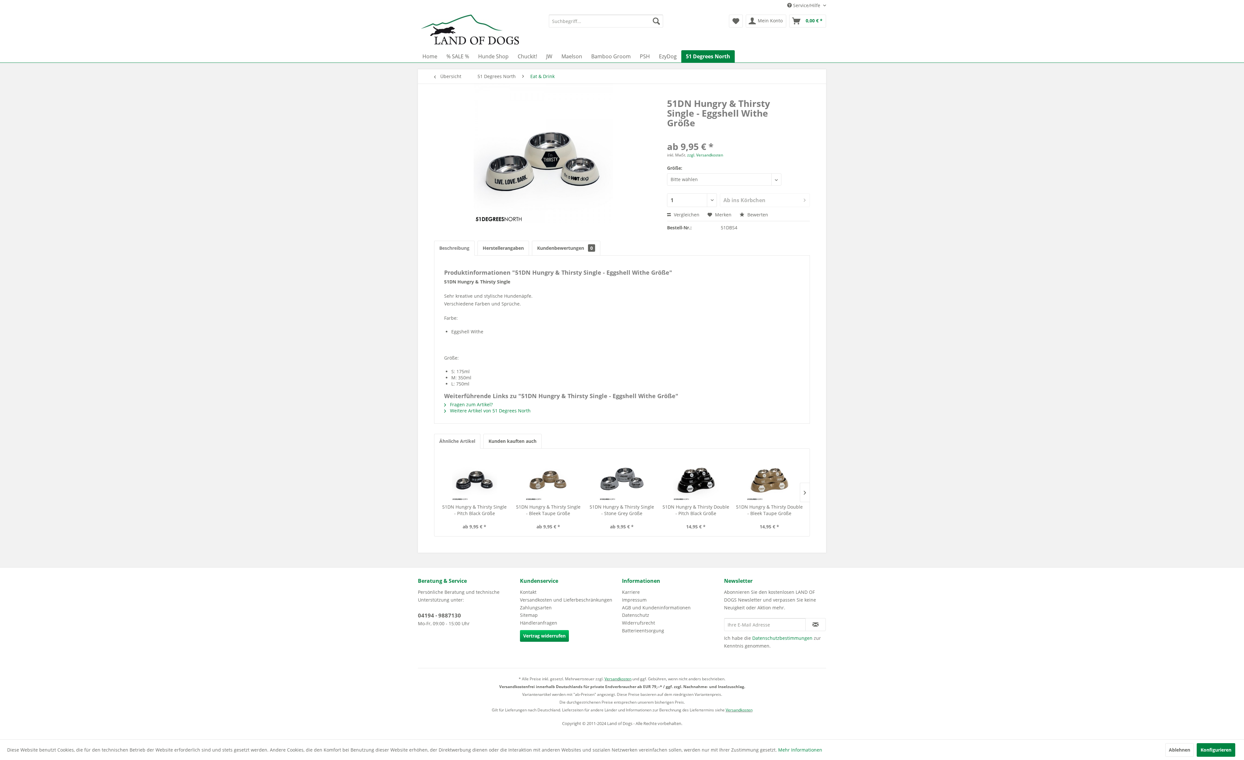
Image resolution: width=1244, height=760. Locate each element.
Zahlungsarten (536, 608)
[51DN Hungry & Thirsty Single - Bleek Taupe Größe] (548, 478)
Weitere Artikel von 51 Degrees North (490, 411)
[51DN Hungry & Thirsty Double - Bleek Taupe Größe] (769, 478)
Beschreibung (454, 248)
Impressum (634, 600)
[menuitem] (606, 21)
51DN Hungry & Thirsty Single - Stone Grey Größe (622, 510)
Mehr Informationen (800, 750)
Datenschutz (635, 615)
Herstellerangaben (503, 248)
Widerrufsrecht (638, 623)
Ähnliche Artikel (457, 441)
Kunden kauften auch (512, 441)
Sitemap (529, 615)
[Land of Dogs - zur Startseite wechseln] (470, 31)
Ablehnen (1179, 750)
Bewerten (757, 215)
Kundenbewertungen (565, 248)
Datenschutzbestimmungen (782, 638)
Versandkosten (618, 679)
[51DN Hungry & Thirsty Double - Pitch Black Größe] (696, 478)
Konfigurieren (1216, 750)
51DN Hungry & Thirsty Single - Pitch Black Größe (474, 510)
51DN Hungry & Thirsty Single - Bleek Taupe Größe (548, 510)
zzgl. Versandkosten (705, 155)
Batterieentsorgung (643, 631)
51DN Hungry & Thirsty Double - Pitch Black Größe (695, 510)
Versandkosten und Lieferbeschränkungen (566, 600)
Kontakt (528, 592)
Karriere (631, 592)
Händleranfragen (538, 623)
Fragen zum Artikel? (471, 404)
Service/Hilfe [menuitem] (807, 5)
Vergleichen (686, 215)
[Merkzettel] (736, 21)
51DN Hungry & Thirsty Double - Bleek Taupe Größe (769, 510)
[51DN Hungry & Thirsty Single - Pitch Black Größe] (474, 478)
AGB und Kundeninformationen (656, 608)
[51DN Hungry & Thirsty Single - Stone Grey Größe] (622, 478)
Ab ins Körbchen (744, 200)
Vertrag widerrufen (544, 636)
